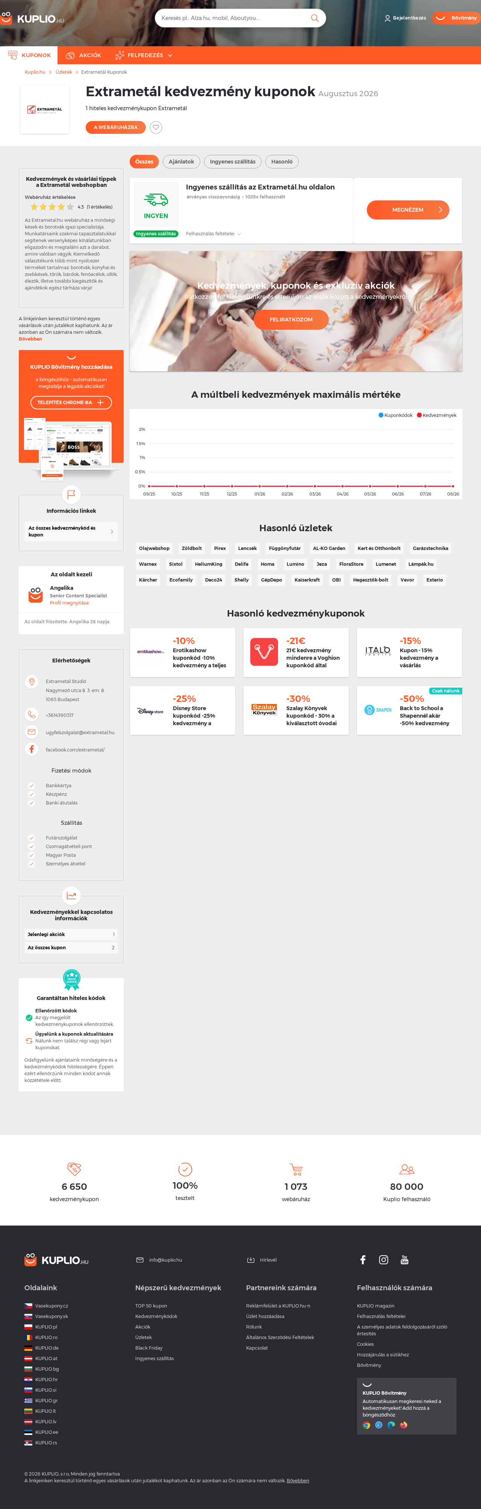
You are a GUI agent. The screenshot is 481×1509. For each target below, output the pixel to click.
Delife (241, 564)
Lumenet (386, 564)
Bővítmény (369, 1365)
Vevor (407, 580)
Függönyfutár (285, 548)
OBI (336, 580)
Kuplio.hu (35, 72)
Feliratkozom (291, 319)
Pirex (220, 548)
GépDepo (271, 580)
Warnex (148, 564)
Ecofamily (181, 580)
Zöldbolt (192, 548)
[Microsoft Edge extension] (392, 1425)
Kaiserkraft (307, 580)
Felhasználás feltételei (211, 233)
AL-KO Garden (329, 548)
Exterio (435, 580)
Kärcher (148, 580)
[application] (296, 454)
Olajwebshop (154, 548)
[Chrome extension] (367, 1425)
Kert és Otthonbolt (379, 548)
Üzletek (64, 72)
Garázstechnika (430, 548)
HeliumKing (208, 564)
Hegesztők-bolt (370, 580)
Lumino (295, 564)
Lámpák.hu (421, 564)
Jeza (322, 564)
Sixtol (176, 564)
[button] (395, 415)
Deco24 (213, 580)
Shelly (241, 580)
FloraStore (351, 564)
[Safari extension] (379, 1425)
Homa (267, 564)
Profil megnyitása (69, 603)
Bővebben (30, 339)
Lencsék (247, 548)
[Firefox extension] (404, 1425)
